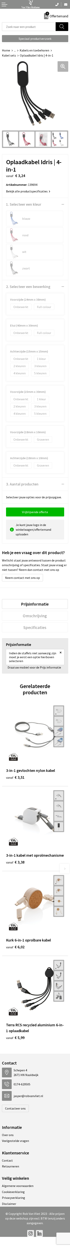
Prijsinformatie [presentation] (35, 604)
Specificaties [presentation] (34, 627)
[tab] (35, 604)
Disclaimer (9, 1204)
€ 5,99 (15, 1037)
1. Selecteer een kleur (23, 204)
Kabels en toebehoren (34, 50)
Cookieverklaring (13, 1192)
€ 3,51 (15, 777)
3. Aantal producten (22, 484)
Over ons (8, 1135)
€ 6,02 (15, 946)
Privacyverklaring (13, 1198)
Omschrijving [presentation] (35, 615)
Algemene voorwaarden (17, 1186)
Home (6, 50)
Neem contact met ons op (22, 578)
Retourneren (10, 1166)
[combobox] (29, 26)
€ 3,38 (15, 862)
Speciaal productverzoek (35, 39)
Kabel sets (9, 55)
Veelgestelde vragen (15, 1141)
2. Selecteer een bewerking (28, 286)
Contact (7, 1160)
